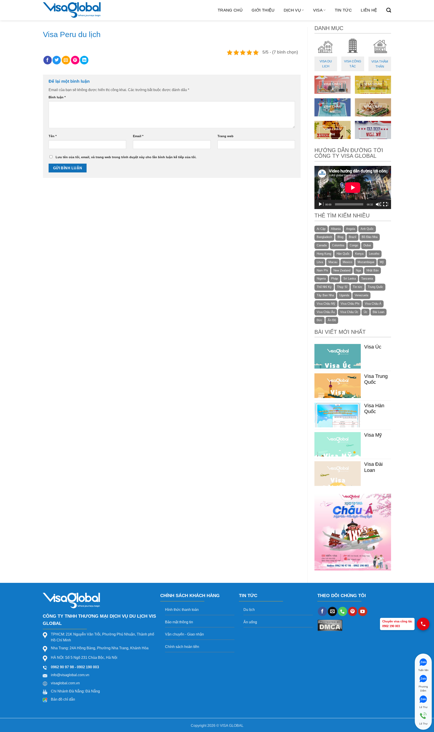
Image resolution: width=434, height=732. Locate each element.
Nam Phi (322, 270)
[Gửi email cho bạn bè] (66, 60)
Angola (350, 229)
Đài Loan (378, 312)
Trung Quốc (375, 287)
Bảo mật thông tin (179, 622)
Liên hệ (369, 10)
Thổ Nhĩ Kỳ (324, 287)
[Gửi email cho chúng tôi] (332, 611)
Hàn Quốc (343, 253)
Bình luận (57, 97)
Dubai (367, 245)
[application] (352, 187)
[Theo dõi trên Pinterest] (352, 611)
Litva (320, 262)
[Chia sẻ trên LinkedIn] (84, 60)
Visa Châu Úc (349, 312)
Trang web (225, 136)
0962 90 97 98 (62, 667)
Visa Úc (372, 347)
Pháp (334, 278)
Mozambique (366, 262)
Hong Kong (324, 253)
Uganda (344, 295)
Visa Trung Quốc (376, 379)
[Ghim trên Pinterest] (75, 60)
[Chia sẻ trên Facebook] (47, 60)
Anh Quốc (367, 229)
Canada (322, 245)
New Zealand (341, 270)
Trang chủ (230, 10)
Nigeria (321, 278)
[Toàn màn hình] (385, 204)
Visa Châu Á (373, 303)
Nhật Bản (372, 270)
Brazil (352, 237)
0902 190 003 (88, 667)
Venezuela (361, 295)
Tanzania (367, 278)
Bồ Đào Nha (369, 237)
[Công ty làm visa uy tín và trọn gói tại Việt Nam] (72, 10)
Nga (358, 270)
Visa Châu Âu (326, 312)
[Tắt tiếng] (378, 204)
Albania (336, 229)
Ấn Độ (332, 320)
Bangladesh (324, 237)
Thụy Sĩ (342, 287)
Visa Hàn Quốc (374, 408)
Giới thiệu (263, 10)
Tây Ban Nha (325, 295)
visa (318, 10)
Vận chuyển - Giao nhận (184, 634)
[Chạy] (320, 204)
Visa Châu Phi (350, 303)
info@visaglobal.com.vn (70, 675)
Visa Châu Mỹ (326, 303)
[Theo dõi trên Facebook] (322, 611)
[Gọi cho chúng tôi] (342, 611)
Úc (365, 312)
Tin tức (343, 10)
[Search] (388, 10)
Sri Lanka (349, 278)
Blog (340, 237)
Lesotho (374, 253)
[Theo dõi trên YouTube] (362, 611)
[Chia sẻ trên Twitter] (56, 60)
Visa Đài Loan (373, 467)
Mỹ (382, 262)
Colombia (338, 245)
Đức (319, 320)
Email (138, 136)
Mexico (347, 262)
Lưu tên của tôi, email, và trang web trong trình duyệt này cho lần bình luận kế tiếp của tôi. (126, 157)
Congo (354, 245)
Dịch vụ (292, 10)
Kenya (359, 253)
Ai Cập (321, 229)
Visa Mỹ (373, 435)
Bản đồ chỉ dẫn (63, 699)
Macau (332, 262)
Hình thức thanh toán (182, 610)
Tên (53, 136)
